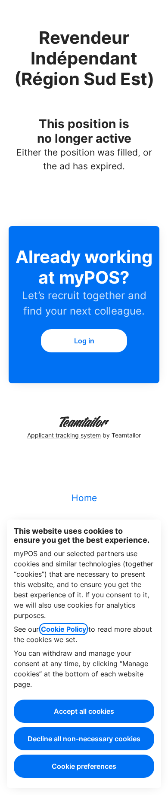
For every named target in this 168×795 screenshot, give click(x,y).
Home (84, 497)
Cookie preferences (84, 766)
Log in (84, 340)
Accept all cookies (84, 711)
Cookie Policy (63, 629)
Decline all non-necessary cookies (84, 738)
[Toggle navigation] (152, 15)
